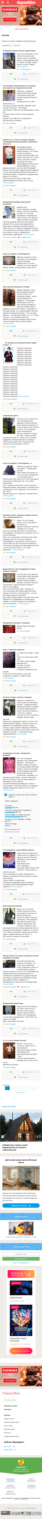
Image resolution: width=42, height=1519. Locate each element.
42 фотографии (11, 237)
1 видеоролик (25, 237)
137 (22, 616)
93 (22, 690)
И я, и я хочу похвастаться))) (14, 1040)
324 (22, 133)
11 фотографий (25, 69)
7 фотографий (10, 326)
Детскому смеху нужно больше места (21, 1161)
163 (22, 508)
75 (22, 1077)
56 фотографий (11, 399)
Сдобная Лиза (16, 1297)
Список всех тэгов (8, 1106)
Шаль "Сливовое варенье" (14, 650)
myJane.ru (10, 1485)
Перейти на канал (19, 1205)
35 (22, 1034)
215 (22, 195)
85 (22, 899)
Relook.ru (10, 1491)
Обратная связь (9, 1429)
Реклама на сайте (10, 1406)
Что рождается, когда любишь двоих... (19, 850)
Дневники (7, 45)
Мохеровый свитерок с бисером (16, 623)
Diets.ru (31, 1479)
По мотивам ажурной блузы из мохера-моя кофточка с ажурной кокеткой (19, 87)
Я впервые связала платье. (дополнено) (19, 51)
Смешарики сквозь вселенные (18, 1339)
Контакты (7, 1409)
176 (22, 280)
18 (22, 949)
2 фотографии (10, 1024)
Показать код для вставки (12, 831)
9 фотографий (10, 185)
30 (22, 746)
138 (22, 336)
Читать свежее (10, 1400)
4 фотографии (10, 737)
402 (22, 79)
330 (22, 843)
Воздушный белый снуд (13, 1003)
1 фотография (10, 939)
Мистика (7, 1446)
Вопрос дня (8, 1449)
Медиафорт (31, 1508)
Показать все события (21, 1351)
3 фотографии (10, 606)
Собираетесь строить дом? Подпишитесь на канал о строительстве (15, 1147)
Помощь (7, 1415)
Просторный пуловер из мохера (16, 287)
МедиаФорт (21, 1467)
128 (22, 409)
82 (22, 996)
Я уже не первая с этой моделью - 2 (17, 463)
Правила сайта (9, 1419)
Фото (16, 45)
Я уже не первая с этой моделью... (17, 254)
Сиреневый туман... (11, 416)
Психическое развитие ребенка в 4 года (21, 1237)
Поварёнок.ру (10, 1479)
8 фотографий (10, 987)
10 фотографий (11, 889)
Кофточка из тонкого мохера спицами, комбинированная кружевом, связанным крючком (20, 142)
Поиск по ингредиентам (21, 1263)
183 (22, 456)
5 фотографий (10, 270)
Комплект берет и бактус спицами (17, 697)
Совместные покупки (22, 29)
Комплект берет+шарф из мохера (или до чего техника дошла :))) (20, 516)
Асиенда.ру (31, 1485)
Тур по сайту (8, 1426)
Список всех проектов (21, 1499)
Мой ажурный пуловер (12, 906)
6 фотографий (10, 123)
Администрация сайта (11, 1422)
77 (22, 643)
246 (22, 562)
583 (22, 247)
